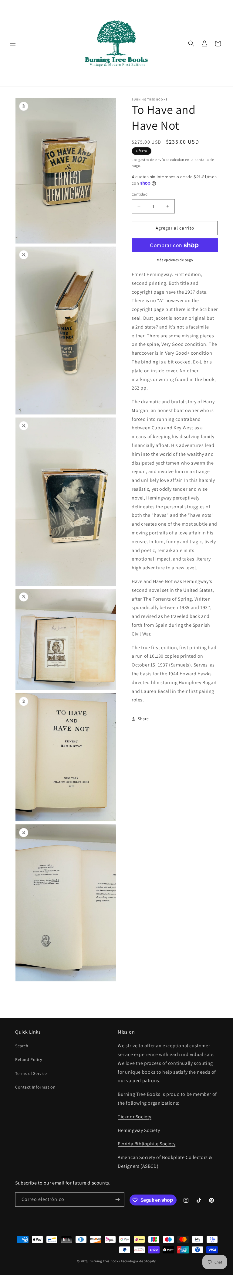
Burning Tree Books (104, 1261)
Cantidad (139, 194)
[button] (12, 43)
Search (22, 1045)
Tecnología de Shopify (138, 1261)
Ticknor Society (134, 1116)
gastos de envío (151, 159)
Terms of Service (31, 1073)
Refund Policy (28, 1059)
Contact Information (35, 1087)
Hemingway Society (139, 1130)
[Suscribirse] (117, 1199)
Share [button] (143, 718)
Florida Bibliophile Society (146, 1143)
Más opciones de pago (175, 259)
